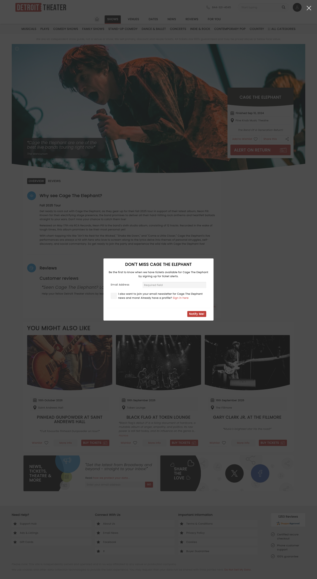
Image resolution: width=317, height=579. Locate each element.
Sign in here (181, 298)
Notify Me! (196, 314)
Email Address (120, 284)
